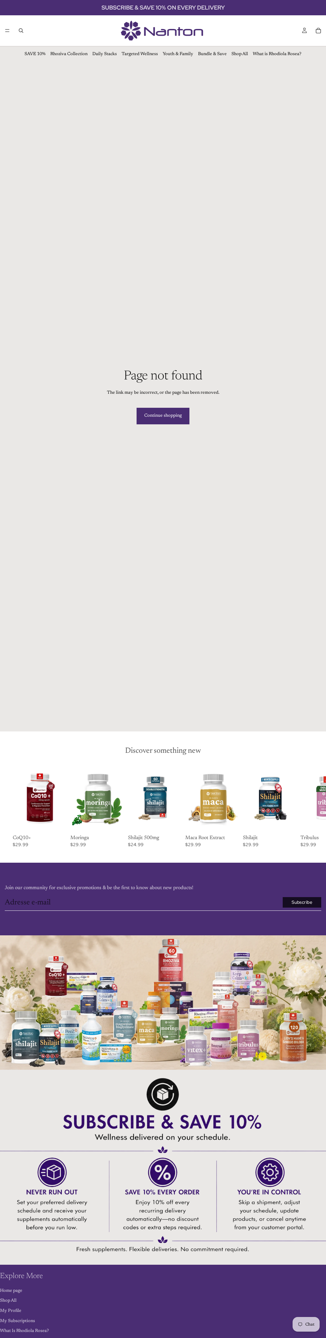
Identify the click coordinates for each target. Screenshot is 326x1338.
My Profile (10, 1311)
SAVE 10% (35, 54)
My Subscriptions (17, 1321)
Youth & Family (178, 54)
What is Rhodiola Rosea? (277, 54)
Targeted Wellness (140, 54)
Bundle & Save (212, 54)
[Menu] (7, 30)
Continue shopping (163, 416)
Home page (11, 1291)
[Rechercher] (21, 31)
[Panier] (318, 31)
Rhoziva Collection (69, 54)
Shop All (239, 54)
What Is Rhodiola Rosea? (24, 1331)
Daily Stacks (104, 54)
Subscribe (302, 902)
